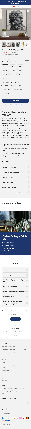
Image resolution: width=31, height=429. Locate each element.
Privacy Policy (5, 367)
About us (4, 359)
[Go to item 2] (8, 44)
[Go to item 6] (28, 44)
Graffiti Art (4, 375)
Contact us (15, 319)
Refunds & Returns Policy (8, 365)
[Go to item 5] (23, 44)
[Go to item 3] (13, 44)
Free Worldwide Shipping (12, 54)
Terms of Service (6, 370)
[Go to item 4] (18, 44)
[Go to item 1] (4, 44)
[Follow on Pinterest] (6, 409)
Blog (3, 372)
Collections (4, 380)
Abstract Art (4, 378)
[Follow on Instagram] (3, 409)
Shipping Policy (5, 362)
